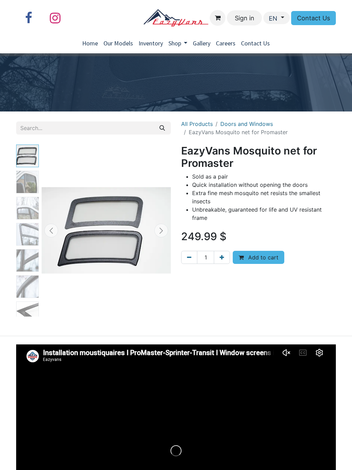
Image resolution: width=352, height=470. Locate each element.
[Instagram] (55, 18)
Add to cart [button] (262, 257)
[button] (51, 230)
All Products (197, 123)
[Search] (162, 128)
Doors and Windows (246, 123)
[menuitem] (90, 43)
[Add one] (222, 257)
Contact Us (313, 18)
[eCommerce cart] (218, 18)
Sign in (244, 18)
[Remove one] (189, 257)
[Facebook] (28, 18)
